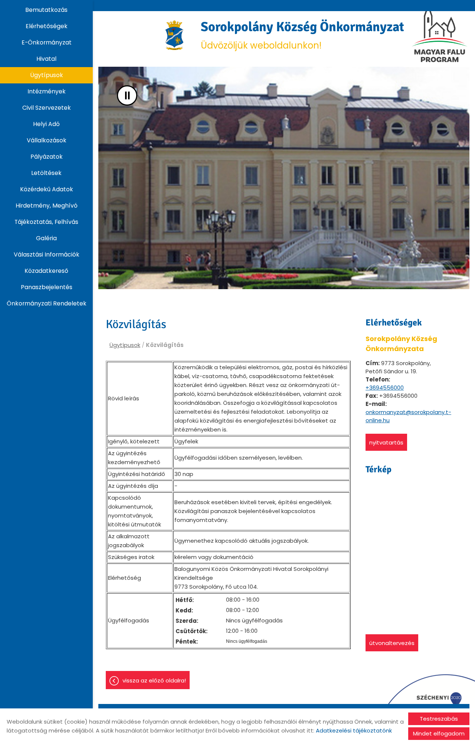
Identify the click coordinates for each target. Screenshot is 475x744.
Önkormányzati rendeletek (46, 303)
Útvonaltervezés (392, 643)
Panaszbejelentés (46, 287)
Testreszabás (439, 718)
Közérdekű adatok (46, 189)
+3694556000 (385, 387)
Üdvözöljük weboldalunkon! (306, 35)
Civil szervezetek (46, 107)
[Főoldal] (174, 35)
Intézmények (46, 91)
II (127, 95)
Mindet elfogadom (439, 733)
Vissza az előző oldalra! (154, 680)
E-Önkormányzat (47, 42)
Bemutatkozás (46, 10)
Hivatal (46, 58)
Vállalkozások (46, 140)
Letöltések (46, 173)
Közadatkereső (46, 271)
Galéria (46, 238)
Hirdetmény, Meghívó (47, 205)
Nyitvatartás (386, 442)
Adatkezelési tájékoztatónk (354, 730)
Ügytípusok (46, 75)
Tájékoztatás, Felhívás (46, 222)
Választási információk (46, 254)
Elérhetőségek (47, 26)
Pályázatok (46, 156)
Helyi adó (46, 124)
